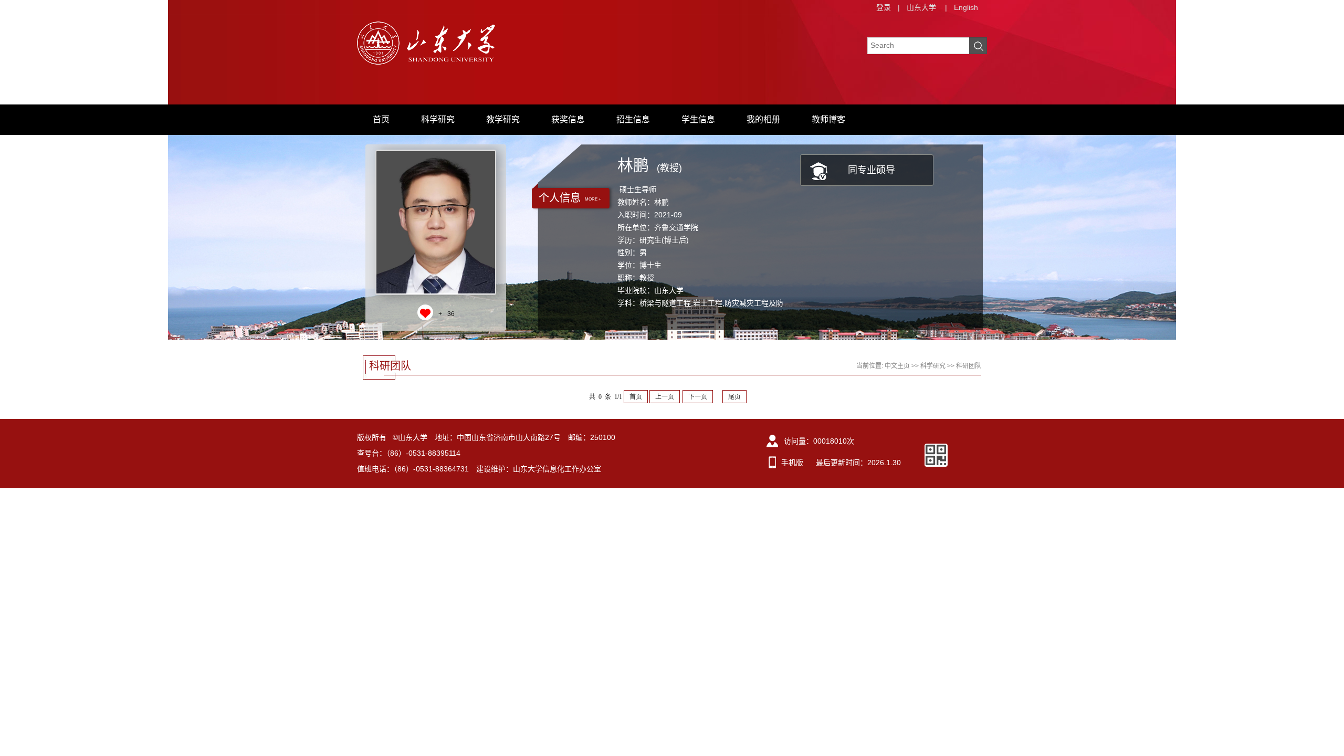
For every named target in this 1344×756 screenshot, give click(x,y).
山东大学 (921, 7)
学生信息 (698, 119)
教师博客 (828, 119)
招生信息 (633, 119)
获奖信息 (568, 119)
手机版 (792, 462)
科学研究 (438, 119)
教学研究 (503, 119)
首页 (381, 119)
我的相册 (763, 119)
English (966, 7)
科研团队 (968, 366)
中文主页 (897, 366)
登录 (883, 7)
